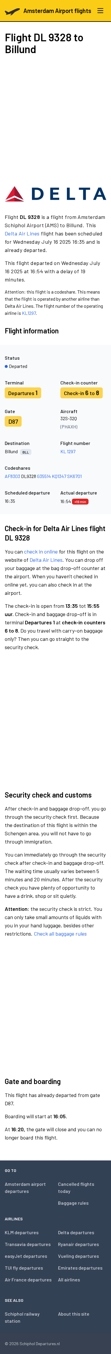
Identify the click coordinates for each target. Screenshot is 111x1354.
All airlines (69, 1279)
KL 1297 (67, 451)
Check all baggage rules (60, 933)
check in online (41, 551)
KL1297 (29, 313)
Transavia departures (28, 1244)
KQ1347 (59, 476)
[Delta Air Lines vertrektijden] (55, 193)
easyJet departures (26, 1256)
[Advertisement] (55, 119)
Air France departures (28, 1279)
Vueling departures (78, 1256)
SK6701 (74, 476)
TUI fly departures (24, 1267)
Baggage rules (73, 1203)
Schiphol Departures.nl (40, 1343)
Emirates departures (80, 1267)
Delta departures (76, 1232)
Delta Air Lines (22, 233)
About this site (73, 1314)
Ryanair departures (78, 1244)
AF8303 (12, 476)
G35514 (44, 476)
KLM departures (21, 1232)
